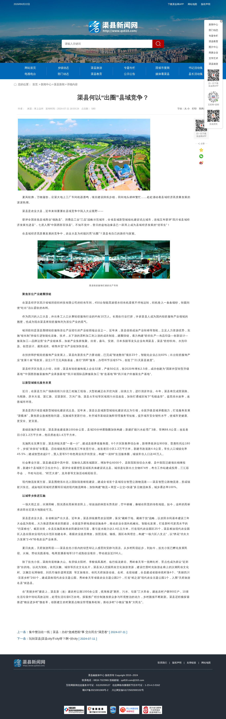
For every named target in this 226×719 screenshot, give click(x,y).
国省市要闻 (163, 67)
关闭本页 (203, 108)
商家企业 (213, 52)
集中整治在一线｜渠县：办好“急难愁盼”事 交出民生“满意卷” (68, 632)
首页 (35, 84)
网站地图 (192, 4)
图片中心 (213, 47)
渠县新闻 (59, 84)
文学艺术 (213, 58)
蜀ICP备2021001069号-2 (95, 690)
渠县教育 (96, 74)
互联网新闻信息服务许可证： (88, 685)
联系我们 (162, 662)
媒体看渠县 (163, 74)
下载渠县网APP (176, 4)
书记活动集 (196, 67)
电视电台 (30, 74)
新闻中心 (46, 84)
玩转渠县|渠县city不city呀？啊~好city (53, 638)
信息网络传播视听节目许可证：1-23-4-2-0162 (136, 685)
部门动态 (63, 74)
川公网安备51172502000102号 (128, 690)
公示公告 (129, 74)
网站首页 (30, 67)
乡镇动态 (63, 67)
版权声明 (205, 4)
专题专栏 (129, 67)
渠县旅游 (96, 67)
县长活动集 (196, 74)
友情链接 (191, 662)
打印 (194, 108)
